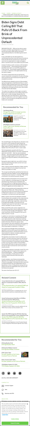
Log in (3, 378)
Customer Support (9, 385)
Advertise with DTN (9, 393)
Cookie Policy (5, 414)
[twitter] (8, 373)
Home (3, 13)
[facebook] (3, 373)
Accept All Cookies (15, 423)
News (8, 13)
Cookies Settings (15, 419)
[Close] (27, 404)
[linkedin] (20, 373)
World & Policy (16, 13)
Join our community (12, 378)
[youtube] (14, 373)
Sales (6, 389)
